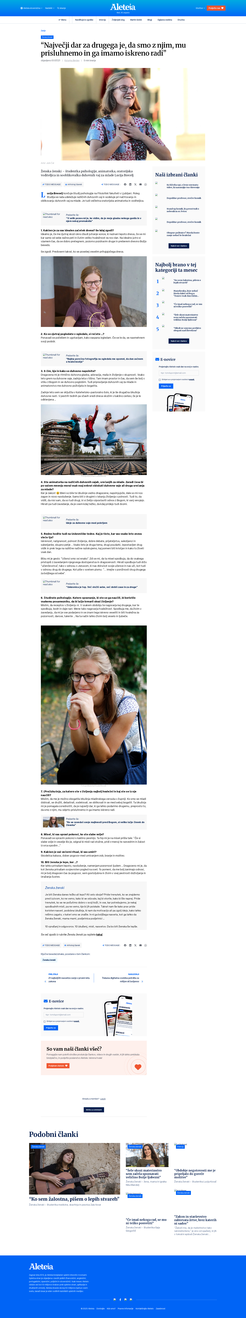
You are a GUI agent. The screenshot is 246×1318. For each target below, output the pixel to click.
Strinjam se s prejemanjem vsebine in (63, 1021)
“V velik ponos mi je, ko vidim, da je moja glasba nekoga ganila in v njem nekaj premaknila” (103, 219)
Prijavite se (51, 1027)
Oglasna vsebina (165, 19)
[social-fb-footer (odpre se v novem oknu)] (120, 1299)
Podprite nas (214, 8)
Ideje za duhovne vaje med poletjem (86, 522)
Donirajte (101, 1308)
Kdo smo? (111, 1308)
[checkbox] (44, 1021)
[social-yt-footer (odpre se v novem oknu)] (115, 1299)
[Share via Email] (140, 184)
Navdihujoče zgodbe (84, 19)
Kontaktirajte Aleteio (145, 1308)
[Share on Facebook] (125, 184)
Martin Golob (136, 19)
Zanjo (43, 30)
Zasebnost (160, 1308)
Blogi (149, 19)
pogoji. (76, 1021)
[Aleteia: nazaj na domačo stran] (123, 6)
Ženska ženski (49, 960)
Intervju (102, 19)
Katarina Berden (71, 60)
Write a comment (94, 1109)
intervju (180, 1146)
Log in (103, 1099)
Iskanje (63, 8)
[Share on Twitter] (135, 184)
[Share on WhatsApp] (145, 184)
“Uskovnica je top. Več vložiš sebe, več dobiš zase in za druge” (102, 587)
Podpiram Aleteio (56, 1065)
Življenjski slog (118, 19)
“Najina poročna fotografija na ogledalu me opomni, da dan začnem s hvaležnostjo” (104, 360)
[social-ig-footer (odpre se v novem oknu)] (131, 1299)
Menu (63, 19)
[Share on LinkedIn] (130, 184)
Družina (181, 19)
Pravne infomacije (125, 1308)
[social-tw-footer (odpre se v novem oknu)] (125, 1299)
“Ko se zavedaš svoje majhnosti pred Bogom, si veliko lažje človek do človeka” (105, 823)
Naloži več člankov (179, 245)
